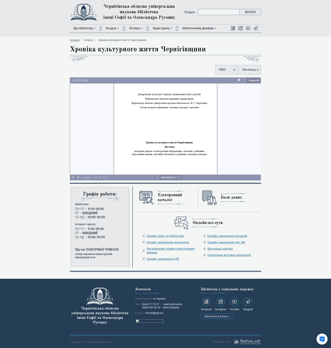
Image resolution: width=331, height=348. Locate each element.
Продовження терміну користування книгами (170, 250)
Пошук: (189, 12)
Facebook (206, 309)
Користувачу (161, 28)
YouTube (234, 309)
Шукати (250, 12)
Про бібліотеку (83, 28)
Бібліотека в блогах (216, 316)
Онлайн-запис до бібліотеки (165, 236)
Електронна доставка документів (229, 255)
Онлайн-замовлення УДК (163, 259)
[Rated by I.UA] (149, 321)
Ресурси (111, 28)
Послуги (134, 28)
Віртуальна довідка (220, 249)
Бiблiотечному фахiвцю (198, 28)
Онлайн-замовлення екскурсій (227, 236)
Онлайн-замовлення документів (168, 242)
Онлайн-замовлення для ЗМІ (226, 242)
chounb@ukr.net (154, 313)
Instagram (220, 309)
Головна (74, 40)
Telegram (248, 309)
